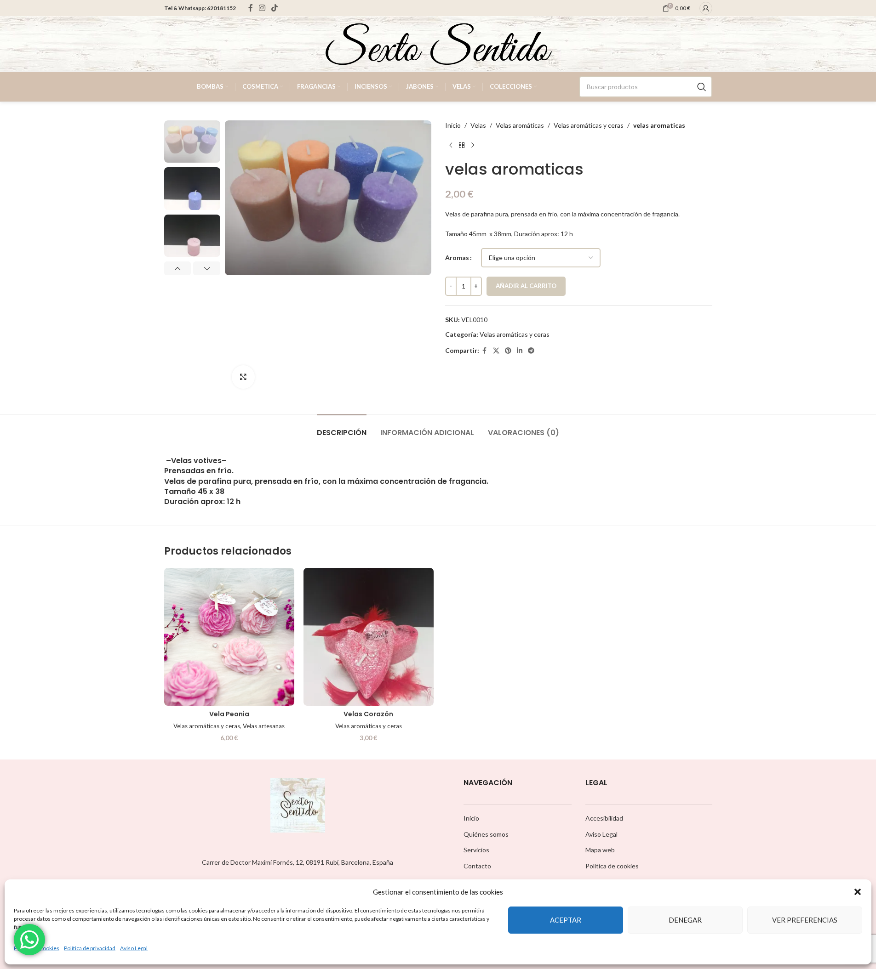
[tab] (341, 428)
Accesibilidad (604, 818)
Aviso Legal (134, 948)
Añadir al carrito (526, 285)
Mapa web (600, 850)
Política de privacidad (89, 948)
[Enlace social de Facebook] (250, 8)
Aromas (457, 257)
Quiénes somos (486, 834)
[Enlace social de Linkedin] (519, 351)
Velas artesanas (264, 726)
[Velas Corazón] (368, 637)
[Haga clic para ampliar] (243, 376)
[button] (857, 891)
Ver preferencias (804, 920)
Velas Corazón (368, 714)
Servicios (476, 850)
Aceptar (565, 920)
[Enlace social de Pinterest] (508, 351)
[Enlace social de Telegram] (531, 351)
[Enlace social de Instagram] (262, 8)
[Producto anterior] (450, 145)
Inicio (453, 125)
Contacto (477, 866)
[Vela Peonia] (229, 637)
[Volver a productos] (461, 145)
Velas (478, 125)
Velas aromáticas (520, 125)
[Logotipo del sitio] (438, 43)
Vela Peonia (229, 714)
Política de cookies (612, 866)
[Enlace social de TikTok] (275, 8)
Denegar (685, 920)
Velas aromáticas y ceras (589, 125)
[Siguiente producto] (472, 145)
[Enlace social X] (496, 351)
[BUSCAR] (701, 86)
